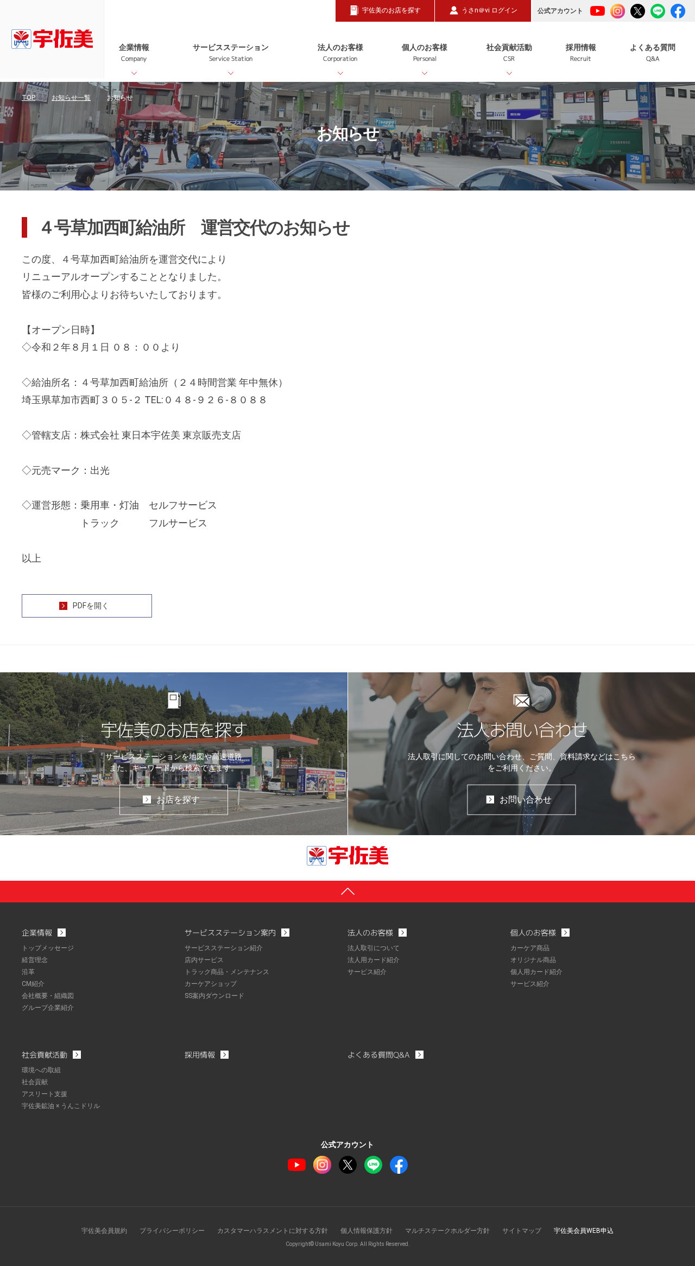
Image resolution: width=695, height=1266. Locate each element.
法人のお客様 (340, 53)
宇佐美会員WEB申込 (584, 1231)
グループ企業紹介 (48, 1007)
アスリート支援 (44, 1094)
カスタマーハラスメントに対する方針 (272, 1231)
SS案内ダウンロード (214, 996)
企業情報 (134, 53)
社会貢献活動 (509, 53)
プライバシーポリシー (172, 1231)
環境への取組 (41, 1070)
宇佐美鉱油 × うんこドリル (61, 1106)
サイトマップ (521, 1231)
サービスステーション (231, 53)
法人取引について (374, 948)
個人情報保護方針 (366, 1231)
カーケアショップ (211, 984)
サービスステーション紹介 (224, 948)
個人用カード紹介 (536, 972)
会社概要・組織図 (48, 996)
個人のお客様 (424, 53)
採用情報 (581, 53)
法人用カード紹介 (374, 960)
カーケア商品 (529, 948)
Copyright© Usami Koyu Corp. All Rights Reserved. (348, 1244)
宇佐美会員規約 (104, 1231)
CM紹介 (33, 984)
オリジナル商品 (533, 960)
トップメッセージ (48, 948)
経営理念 (35, 960)
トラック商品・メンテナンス (227, 972)
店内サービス (204, 960)
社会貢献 (35, 1082)
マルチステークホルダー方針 (447, 1231)
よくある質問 (652, 53)
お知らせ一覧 (71, 97)
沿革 (28, 972)
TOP (28, 97)
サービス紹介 (367, 972)
